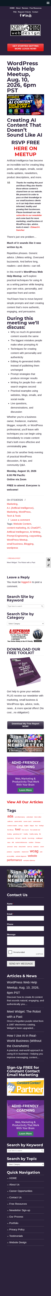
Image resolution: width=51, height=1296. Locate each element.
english (26, 825)
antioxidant (29, 817)
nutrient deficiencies (21, 842)
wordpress (12, 547)
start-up (29, 846)
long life (24, 838)
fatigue (32, 825)
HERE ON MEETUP (25, 151)
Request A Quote (24, 12)
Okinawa (37, 842)
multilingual (39, 838)
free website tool (35, 830)
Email (10, 914)
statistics (36, 846)
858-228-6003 (25, 41)
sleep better (22, 846)
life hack (17, 838)
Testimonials (16, 1236)
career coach (27, 821)
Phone (10, 924)
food (17, 829)
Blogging (28, 544)
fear (36, 825)
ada (10, 816)
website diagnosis (21, 856)
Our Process (16, 1216)
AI (28, 527)
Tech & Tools (14, 515)
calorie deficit (18, 821)
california (10, 821)
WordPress (25, 512)
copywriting (35, 536)
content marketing (16, 527)
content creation (12, 825)
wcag (34, 851)
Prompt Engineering (17, 536)
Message (11, 934)
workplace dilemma (29, 860)
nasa (8, 842)
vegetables (17, 852)
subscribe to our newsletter (29, 215)
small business (15, 544)
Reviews (25, 8)
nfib (13, 842)
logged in (26, 582)
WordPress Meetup (17, 539)
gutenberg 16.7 (17, 834)
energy (20, 825)
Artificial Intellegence (18, 532)
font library (10, 830)
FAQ (14, 12)
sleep (15, 846)
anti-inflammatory (20, 817)
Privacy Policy (17, 1229)
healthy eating (33, 834)
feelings (41, 825)
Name (10, 904)
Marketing (12, 504)
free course (25, 830)
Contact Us (15, 1197)
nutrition (31, 842)
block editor (37, 817)
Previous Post (14, 558)
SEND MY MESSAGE (21, 963)
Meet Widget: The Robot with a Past (21, 562)
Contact (35, 12)
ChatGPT (36, 527)
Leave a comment (20, 520)
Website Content (22, 524)
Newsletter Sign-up (19, 1210)
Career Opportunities (20, 1191)
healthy (26, 834)
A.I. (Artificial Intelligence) (20, 508)
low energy (31, 838)
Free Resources (35, 8)
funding (9, 834)
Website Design (17, 1242)
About (18, 8)
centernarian (36, 821)
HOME (12, 8)
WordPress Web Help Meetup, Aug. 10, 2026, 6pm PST (23, 987)
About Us (14, 1184)
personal (10, 846)
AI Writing (35, 532)
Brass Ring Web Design (25, 29)
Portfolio (13, 1223)
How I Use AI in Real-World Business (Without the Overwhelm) (24, 1041)
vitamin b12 (25, 852)
